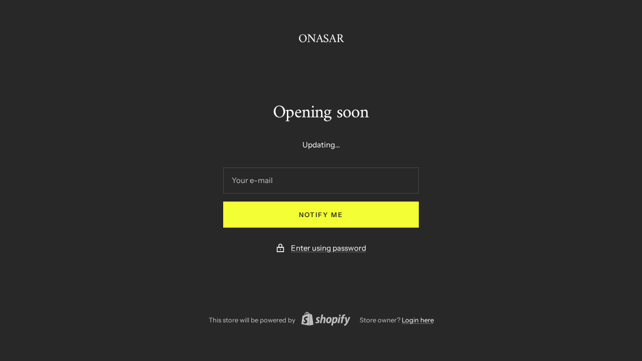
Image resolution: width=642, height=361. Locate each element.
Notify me (321, 215)
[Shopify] (323, 320)
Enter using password (328, 248)
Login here (418, 320)
